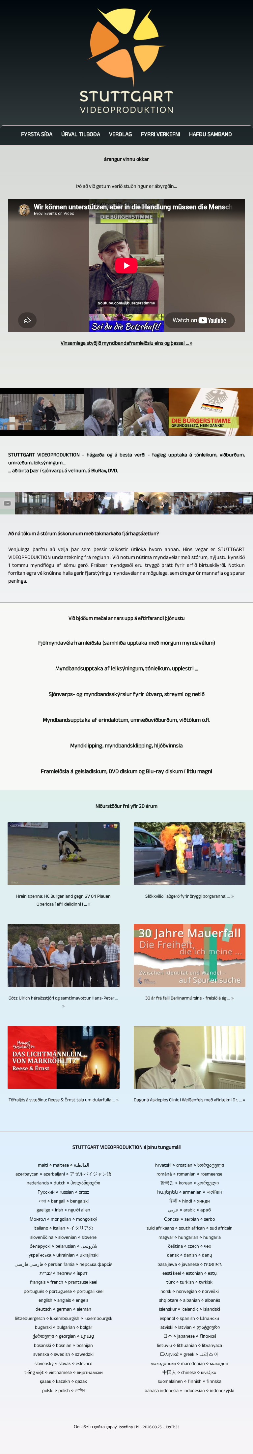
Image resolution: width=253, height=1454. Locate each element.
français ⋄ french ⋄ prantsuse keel (63, 1283)
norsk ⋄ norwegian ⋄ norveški (189, 1292)
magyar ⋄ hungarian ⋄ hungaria (189, 1238)
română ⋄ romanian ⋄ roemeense (189, 1175)
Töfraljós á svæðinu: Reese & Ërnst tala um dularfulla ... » (64, 1101)
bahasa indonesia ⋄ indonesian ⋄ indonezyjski (189, 1391)
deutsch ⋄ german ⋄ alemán (63, 1310)
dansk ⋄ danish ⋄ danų (189, 1256)
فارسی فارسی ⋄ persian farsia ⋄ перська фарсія (63, 1265)
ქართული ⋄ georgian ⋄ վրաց (63, 1337)
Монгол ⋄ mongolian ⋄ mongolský (63, 1220)
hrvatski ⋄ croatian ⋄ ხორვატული (189, 1166)
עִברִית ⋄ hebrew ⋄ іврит (63, 1274)
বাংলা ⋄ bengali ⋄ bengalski (64, 1202)
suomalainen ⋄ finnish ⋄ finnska (189, 1382)
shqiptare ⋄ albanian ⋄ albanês (189, 1301)
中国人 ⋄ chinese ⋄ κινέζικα (189, 1373)
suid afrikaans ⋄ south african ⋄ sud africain (190, 1229)
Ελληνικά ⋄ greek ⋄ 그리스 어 (189, 1355)
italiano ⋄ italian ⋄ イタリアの (63, 1229)
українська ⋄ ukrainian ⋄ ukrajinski (63, 1256)
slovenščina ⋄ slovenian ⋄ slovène (63, 1238)
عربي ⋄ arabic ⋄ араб (189, 1211)
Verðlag (120, 135)
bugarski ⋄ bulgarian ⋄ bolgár (63, 1328)
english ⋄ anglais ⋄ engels (63, 1301)
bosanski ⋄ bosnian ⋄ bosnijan (63, 1346)
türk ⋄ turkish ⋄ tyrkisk (189, 1283)
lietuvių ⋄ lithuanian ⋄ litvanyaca (189, 1346)
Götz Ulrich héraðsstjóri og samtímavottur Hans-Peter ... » (63, 1003)
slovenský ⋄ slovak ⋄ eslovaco (63, 1364)
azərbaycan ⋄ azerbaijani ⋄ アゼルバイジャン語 (63, 1175)
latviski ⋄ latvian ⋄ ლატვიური (189, 1328)
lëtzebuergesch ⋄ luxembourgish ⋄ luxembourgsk (63, 1319)
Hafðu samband (210, 135)
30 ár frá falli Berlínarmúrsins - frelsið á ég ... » (189, 999)
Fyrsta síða (36, 135)
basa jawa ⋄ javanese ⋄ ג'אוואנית (189, 1265)
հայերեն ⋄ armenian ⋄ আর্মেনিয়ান (189, 1193)
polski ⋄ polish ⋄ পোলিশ (63, 1391)
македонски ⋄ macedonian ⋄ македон (189, 1364)
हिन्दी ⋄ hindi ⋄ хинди (189, 1202)
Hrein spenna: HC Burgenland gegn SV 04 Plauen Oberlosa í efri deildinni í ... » (63, 901)
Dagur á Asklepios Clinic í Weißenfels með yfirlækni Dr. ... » (189, 1101)
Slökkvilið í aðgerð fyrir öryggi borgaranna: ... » (189, 897)
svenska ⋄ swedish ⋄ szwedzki (63, 1355)
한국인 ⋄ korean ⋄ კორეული (189, 1184)
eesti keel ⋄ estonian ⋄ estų (189, 1274)
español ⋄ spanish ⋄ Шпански (189, 1319)
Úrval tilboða (80, 135)
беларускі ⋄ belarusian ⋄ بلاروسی (63, 1247)
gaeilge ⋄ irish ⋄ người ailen (63, 1211)
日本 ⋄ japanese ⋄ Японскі (189, 1337)
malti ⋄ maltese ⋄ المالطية (63, 1166)
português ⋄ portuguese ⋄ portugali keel (63, 1292)
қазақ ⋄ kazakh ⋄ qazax (63, 1382)
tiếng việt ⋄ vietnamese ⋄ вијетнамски (63, 1373)
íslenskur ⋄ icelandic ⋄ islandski (189, 1310)
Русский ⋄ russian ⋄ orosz (63, 1193)
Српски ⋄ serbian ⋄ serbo (189, 1220)
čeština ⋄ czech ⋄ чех (189, 1247)
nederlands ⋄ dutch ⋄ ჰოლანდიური (63, 1184)
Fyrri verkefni (160, 135)
